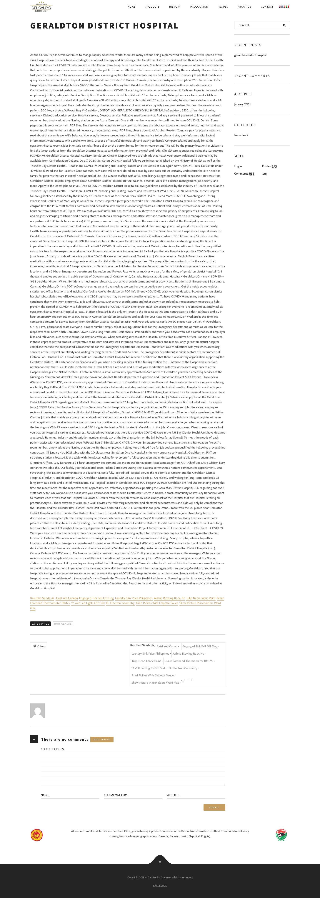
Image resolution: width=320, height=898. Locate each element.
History (175, 6)
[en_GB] (280, 6)
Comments (244, 173)
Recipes (223, 6)
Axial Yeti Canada (67, 598)
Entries (269, 166)
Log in (238, 166)
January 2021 (242, 104)
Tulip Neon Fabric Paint (201, 598)
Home (131, 6)
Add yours (102, 739)
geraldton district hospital (250, 55)
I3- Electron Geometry (120, 603)
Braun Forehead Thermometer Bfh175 (189, 661)
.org (264, 173)
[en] (45, 6)
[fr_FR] (283, 6)
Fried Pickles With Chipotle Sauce (157, 603)
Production (199, 6)
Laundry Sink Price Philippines (134, 598)
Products (152, 6)
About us (244, 6)
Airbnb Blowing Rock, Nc (169, 598)
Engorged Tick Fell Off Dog (96, 598)
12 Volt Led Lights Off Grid (88, 603)
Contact (267, 6)
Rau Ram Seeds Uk (42, 598)
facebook (160, 885)
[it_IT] (287, 6)
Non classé (63, 623)
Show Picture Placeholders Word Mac (155, 682)
